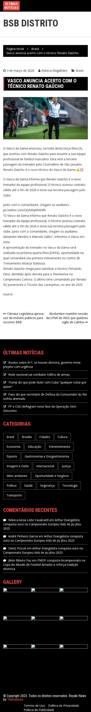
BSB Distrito (30, 23)
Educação (34, 447)
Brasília (27, 437)
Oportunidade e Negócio (52, 476)
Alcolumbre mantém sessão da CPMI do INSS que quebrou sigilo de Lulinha (67, 318)
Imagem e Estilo (18, 466)
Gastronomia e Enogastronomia (47, 456)
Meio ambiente (17, 476)
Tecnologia (69, 485)
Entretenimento (59, 447)
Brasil (79, 70)
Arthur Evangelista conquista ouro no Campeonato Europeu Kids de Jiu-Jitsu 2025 (42, 524)
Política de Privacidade (63, 706)
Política (12, 485)
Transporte (14, 495)
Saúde (28, 485)
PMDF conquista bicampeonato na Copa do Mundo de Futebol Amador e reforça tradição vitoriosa (44, 564)
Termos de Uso (34, 706)
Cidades (44, 437)
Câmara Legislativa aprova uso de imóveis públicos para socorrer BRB (23, 318)
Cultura (63, 437)
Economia (13, 447)
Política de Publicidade (39, 710)
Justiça (66, 466)
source (7, 294)
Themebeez (15, 699)
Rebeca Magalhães (54, 70)
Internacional (45, 466)
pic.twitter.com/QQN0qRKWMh (24, 210)
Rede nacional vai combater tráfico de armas (39, 374)
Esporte (12, 456)
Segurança (47, 485)
